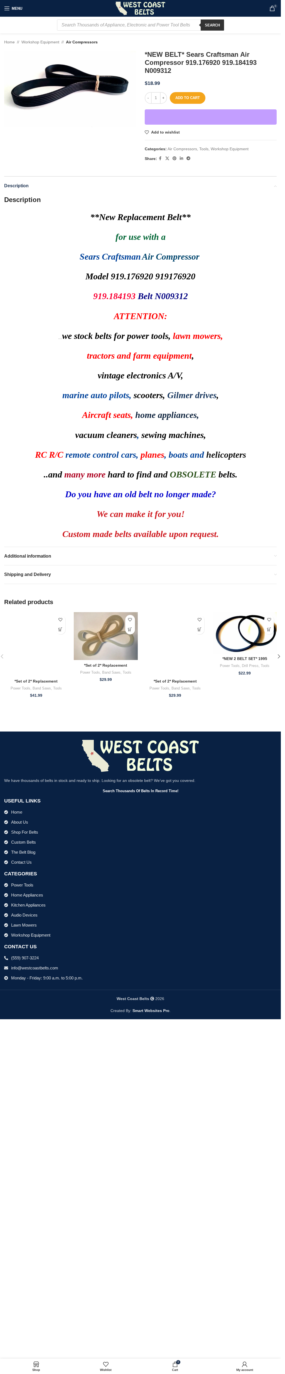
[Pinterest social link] (174, 158)
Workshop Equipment (40, 42)
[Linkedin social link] (181, 158)
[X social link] (167, 158)
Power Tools (20, 1042)
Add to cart (187, 98)
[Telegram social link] (188, 158)
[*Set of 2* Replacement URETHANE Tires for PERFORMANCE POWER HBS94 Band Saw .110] (175, 821)
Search (212, 25)
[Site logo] (140, 8)
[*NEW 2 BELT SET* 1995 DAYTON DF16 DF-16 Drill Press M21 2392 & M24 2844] (245, 633)
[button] (60, 629)
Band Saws (42, 1042)
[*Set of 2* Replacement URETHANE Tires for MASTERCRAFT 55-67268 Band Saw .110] (106, 636)
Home (9, 42)
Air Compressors (82, 42)
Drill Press (250, 666)
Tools (203, 149)
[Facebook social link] (160, 158)
